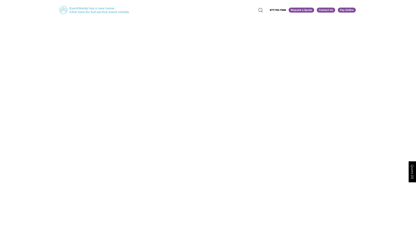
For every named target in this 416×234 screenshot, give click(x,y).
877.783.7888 (278, 9)
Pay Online (347, 9)
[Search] (260, 10)
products (249, 77)
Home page (195, 77)
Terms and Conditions (208, 161)
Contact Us (326, 9)
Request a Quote (301, 9)
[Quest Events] (52, 30)
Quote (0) (412, 172)
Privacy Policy (201, 156)
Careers (195, 146)
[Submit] (310, 211)
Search (195, 151)
